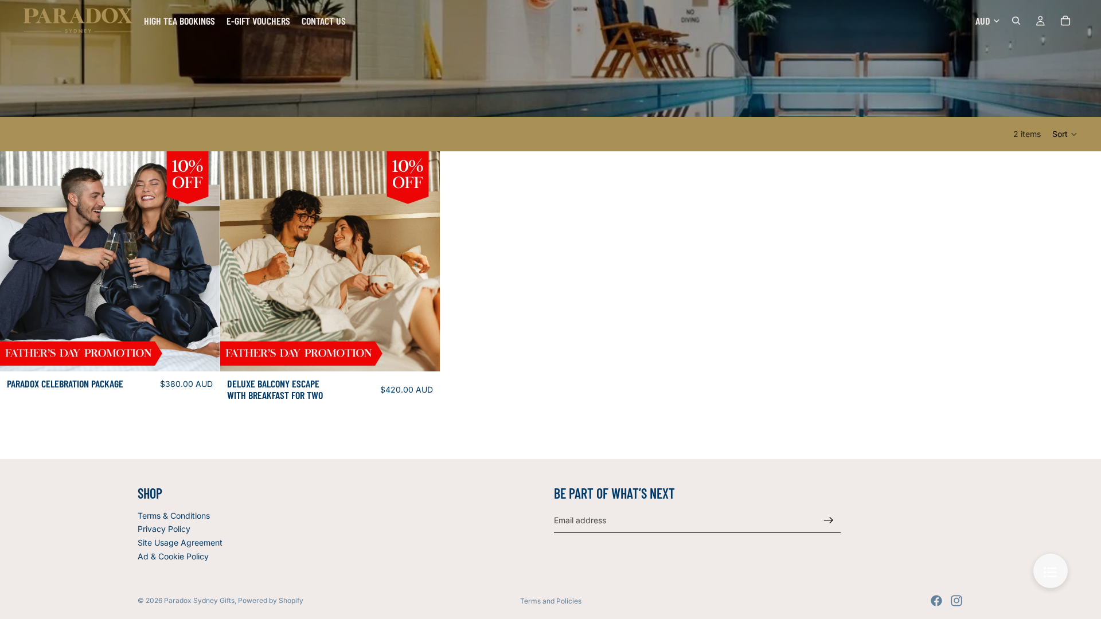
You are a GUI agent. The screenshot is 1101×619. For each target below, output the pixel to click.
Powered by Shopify (270, 600)
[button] (1065, 134)
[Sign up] (829, 520)
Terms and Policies (550, 601)
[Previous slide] (17, 261)
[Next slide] (202, 261)
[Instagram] (956, 601)
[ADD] (202, 353)
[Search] (1016, 20)
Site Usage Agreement (180, 542)
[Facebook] (936, 601)
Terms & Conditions (174, 515)
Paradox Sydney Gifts (199, 600)
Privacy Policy (164, 529)
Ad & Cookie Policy (173, 556)
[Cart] (1065, 20)
